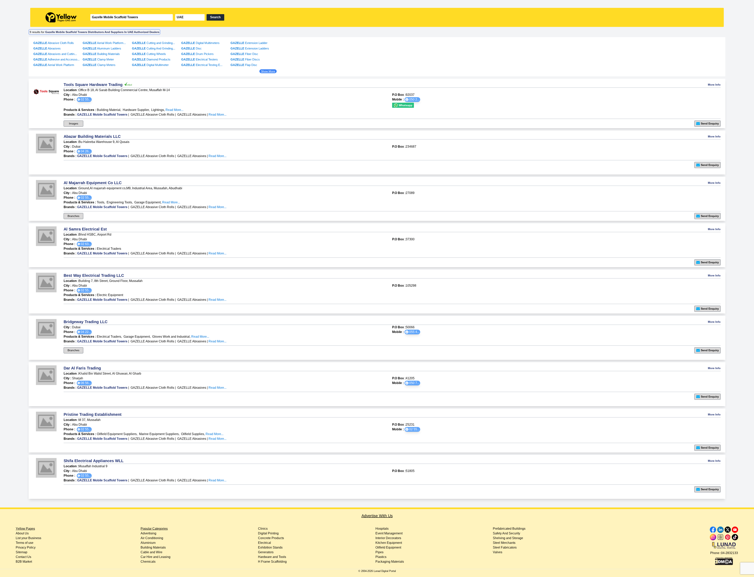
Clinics (263, 528)
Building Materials (153, 547)
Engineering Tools (119, 202)
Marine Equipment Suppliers (159, 434)
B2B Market (24, 561)
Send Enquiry (710, 123)
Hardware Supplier (136, 110)
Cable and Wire (151, 552)
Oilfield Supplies (192, 434)
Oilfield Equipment (388, 547)
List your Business (28, 538)
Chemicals (148, 561)
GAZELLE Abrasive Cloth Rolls (152, 114)
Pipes (379, 552)
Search (215, 17)
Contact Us (23, 557)
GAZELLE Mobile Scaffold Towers (102, 114)
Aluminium (148, 542)
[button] (84, 99)
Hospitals (382, 528)
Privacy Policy (26, 547)
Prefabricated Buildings (509, 528)
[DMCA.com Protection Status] (724, 560)
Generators (266, 552)
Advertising (148, 533)
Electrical (264, 542)
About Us (22, 533)
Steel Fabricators (505, 547)
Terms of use (24, 542)
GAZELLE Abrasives (191, 114)
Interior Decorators (388, 538)
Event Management (389, 533)
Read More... (174, 110)
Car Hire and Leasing (155, 557)
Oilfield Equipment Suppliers (117, 434)
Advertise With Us (377, 516)
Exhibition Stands (270, 547)
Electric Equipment (110, 295)
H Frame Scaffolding (272, 561)
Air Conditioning (152, 538)
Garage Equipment (147, 202)
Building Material (108, 110)
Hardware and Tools (272, 557)
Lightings (157, 110)
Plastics (380, 557)
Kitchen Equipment (388, 542)
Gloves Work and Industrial (171, 336)
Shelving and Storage (508, 538)
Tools (100, 202)
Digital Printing (268, 533)
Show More (268, 71)
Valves (497, 552)
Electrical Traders (109, 248)
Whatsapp (405, 105)
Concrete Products (271, 538)
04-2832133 (729, 553)
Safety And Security (506, 533)
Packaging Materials (389, 561)
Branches (73, 216)
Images (73, 123)
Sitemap (21, 552)
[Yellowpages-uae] (61, 17)
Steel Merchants (504, 542)
